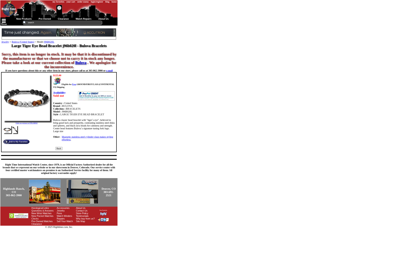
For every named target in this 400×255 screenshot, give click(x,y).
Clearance (36, 224)
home (114, 2)
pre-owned (45, 18)
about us (103, 18)
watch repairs (83, 18)
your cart (70, 2)
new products (24, 18)
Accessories (63, 208)
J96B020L (49, 42)
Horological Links (40, 208)
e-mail (109, 70)
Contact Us (82, 210)
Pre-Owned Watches (42, 221)
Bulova (80, 63)
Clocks (35, 218)
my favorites (58, 2)
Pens (59, 213)
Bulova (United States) (23, 42)
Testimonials (82, 216)
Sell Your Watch (65, 221)
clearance (63, 18)
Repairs (61, 218)
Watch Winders (64, 216)
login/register (97, 2)
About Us (80, 208)
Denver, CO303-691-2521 (109, 192)
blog (107, 2)
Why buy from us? (85, 218)
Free (74, 84)
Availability (59, 92)
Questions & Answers (42, 210)
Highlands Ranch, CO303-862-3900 (14, 192)
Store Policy (82, 213)
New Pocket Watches (42, 216)
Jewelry (5, 42)
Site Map (80, 221)
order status (83, 2)
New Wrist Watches (41, 213)
